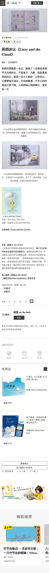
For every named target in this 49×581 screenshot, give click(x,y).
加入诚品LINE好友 (24, 468)
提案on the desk (7, 345)
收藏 (8, 42)
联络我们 (24, 463)
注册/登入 (37, 3)
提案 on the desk (22, 312)
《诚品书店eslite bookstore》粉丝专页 (18, 278)
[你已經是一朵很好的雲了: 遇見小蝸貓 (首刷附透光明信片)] (13, 427)
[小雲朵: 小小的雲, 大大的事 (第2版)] (13, 386)
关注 (19, 318)
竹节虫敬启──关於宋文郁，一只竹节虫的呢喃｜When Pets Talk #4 (21, 550)
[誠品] (15, 3)
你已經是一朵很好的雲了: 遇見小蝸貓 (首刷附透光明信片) (36, 420)
